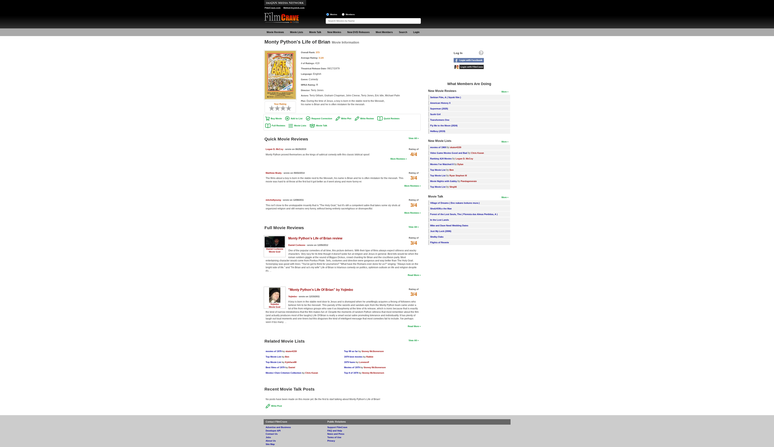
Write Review (367, 118)
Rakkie (369, 357)
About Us (271, 441)
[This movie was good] (284, 108)
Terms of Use (334, 437)
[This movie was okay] (281, 108)
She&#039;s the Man (441, 208)
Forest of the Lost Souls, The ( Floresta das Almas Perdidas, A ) (464, 214)
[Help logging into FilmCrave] (481, 53)
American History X (440, 103)
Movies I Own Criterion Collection (283, 373)
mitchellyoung (273, 200)
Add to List (297, 118)
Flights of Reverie (439, 242)
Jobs (268, 437)
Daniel (291, 367)
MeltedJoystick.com (294, 8)
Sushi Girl (435, 114)
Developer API (273, 430)
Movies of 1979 (352, 367)
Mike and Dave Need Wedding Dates (449, 225)
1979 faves (349, 362)
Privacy (331, 441)
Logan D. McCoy (274, 149)
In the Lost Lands (439, 220)
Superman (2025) (439, 108)
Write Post (276, 406)
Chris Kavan (311, 373)
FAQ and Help (334, 430)
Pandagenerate (469, 181)
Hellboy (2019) (437, 131)
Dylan (460, 164)
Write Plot (346, 118)
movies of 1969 (438, 147)
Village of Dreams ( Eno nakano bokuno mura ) (455, 203)
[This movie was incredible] (290, 108)
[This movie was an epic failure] (270, 108)
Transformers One (439, 120)
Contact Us (272, 434)
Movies (333, 14)
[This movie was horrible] (273, 108)
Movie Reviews (275, 32)
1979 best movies (353, 357)
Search (403, 32)
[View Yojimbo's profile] (274, 289)
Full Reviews (278, 125)
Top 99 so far (351, 351)
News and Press (335, 434)
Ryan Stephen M (458, 175)
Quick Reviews (391, 118)
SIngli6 (453, 187)
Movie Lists (296, 32)
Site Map (270, 444)
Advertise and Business (278, 427)
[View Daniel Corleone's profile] (275, 237)
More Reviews (397, 159)
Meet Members (384, 32)
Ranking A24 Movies (441, 158)
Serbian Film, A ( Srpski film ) (445, 97)
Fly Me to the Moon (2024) (444, 125)
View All (413, 138)
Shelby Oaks (436, 237)
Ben (287, 357)
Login (416, 32)
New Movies (334, 32)
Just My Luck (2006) (440, 231)
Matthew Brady (274, 173)
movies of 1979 (274, 351)
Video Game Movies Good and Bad (448, 153)
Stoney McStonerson (373, 351)
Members (350, 14)
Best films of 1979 (275, 367)
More (504, 91)
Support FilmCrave (337, 427)
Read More (413, 275)
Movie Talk (315, 32)
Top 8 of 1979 (351, 373)
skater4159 (291, 351)
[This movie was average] (278, 108)
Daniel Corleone (274, 249)
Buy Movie (276, 118)
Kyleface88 (290, 362)
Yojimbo (274, 304)
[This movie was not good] (276, 108)
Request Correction (321, 118)
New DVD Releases (358, 32)
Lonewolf (364, 362)
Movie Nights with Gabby (443, 181)
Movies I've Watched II (442, 164)
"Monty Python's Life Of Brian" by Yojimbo (320, 289)
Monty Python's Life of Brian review (315, 238)
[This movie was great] (287, 108)
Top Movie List (273, 357)
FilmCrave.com (273, 8)
